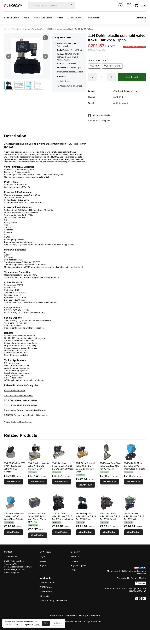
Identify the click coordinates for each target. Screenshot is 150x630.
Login (42, 556)
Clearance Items (47, 582)
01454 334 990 (11, 556)
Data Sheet (65, 81)
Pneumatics (93, 18)
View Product (13, 482)
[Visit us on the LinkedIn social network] (144, 599)
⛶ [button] (45, 37)
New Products (46, 591)
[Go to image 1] (8, 85)
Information (45, 596)
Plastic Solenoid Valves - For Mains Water (28, 29)
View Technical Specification (18, 422)
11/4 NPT (112, 66)
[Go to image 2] (18, 85)
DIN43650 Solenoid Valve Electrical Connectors (26, 415)
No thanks (57, 623)
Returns (74, 561)
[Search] (71, 5)
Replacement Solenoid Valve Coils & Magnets (25, 410)
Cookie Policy (93, 615)
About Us (75, 556)
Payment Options (79, 565)
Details (37, 624)
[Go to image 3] (28, 85)
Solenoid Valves (11, 18)
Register (43, 565)
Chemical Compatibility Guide (53, 600)
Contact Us (141, 18)
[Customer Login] (120, 5)
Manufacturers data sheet (71, 86)
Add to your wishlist (101, 115)
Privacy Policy (56, 615)
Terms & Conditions (75, 615)
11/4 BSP (94, 66)
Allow (46, 623)
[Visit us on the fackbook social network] (140, 599)
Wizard (60, 18)
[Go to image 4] (38, 85)
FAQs (73, 570)
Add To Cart (132, 77)
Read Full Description (99, 120)
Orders (43, 561)
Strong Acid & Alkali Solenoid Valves (20, 405)
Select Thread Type (97, 60)
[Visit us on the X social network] (136, 599)
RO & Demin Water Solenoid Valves (20, 400)
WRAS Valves (46, 587)
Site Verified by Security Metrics (131, 578)
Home (6, 29)
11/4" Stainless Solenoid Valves (18, 395)
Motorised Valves (75, 18)
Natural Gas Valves (43, 18)
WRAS (26, 18)
